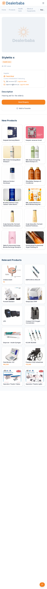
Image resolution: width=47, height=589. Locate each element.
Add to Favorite (25, 108)
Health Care (20, 10)
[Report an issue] (42, 584)
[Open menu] (43, 3)
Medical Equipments (31, 10)
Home (4, 10)
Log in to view (22, 81)
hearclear (10, 76)
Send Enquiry (23, 102)
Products (12, 10)
